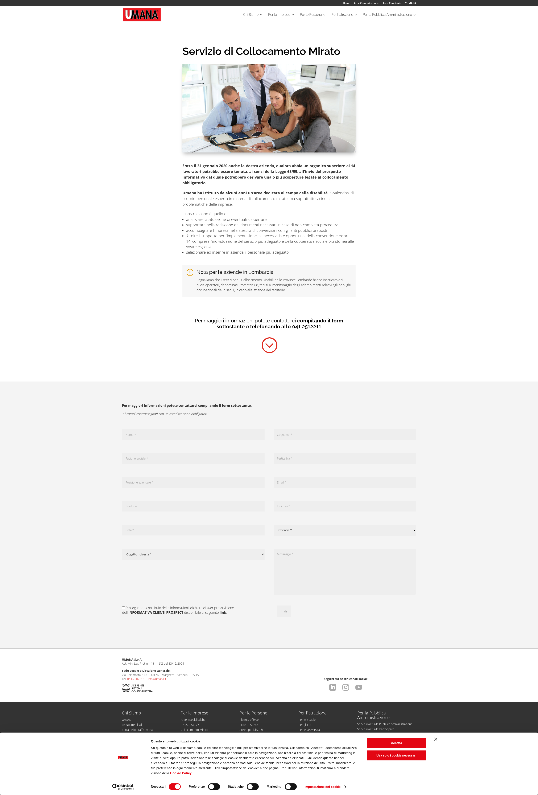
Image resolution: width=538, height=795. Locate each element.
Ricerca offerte (249, 720)
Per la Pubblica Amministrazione (387, 15)
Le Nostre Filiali (132, 725)
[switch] (214, 786)
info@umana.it (157, 679)
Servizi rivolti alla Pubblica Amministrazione (385, 724)
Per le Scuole (307, 720)
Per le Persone (311, 15)
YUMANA (410, 3)
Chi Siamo (250, 15)
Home (346, 3)
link (223, 612)
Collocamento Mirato (194, 730)
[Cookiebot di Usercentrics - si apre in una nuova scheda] (123, 787)
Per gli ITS (304, 725)
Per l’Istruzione (342, 15)
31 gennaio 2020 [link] (212, 165)
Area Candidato (392, 3)
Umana (126, 720)
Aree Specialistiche (193, 720)
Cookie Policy (181, 773)
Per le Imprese (279, 15)
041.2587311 (136, 679)
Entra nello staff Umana (137, 730)
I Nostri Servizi (190, 725)
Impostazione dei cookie (322, 786)
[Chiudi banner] (435, 739)
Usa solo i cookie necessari (396, 755)
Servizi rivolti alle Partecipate (375, 729)
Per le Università (309, 730)
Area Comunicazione (366, 3)
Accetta (396, 743)
